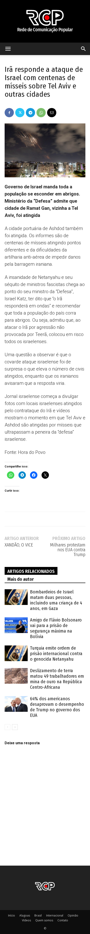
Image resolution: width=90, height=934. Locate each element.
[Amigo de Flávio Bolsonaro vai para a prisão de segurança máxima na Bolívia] (16, 625)
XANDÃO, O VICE (19, 545)
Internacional (54, 915)
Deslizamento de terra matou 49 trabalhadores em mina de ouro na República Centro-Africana (57, 679)
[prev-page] (7, 727)
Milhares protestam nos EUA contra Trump (67, 550)
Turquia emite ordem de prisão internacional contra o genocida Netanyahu (56, 653)
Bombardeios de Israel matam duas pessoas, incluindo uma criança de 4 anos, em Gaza (56, 600)
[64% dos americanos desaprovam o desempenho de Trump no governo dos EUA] (16, 704)
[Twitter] (19, 112)
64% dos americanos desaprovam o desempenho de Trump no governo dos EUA (57, 707)
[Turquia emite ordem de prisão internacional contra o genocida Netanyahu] (16, 653)
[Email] (51, 112)
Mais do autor (20, 579)
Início (11, 915)
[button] (7, 49)
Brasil (38, 915)
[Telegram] (30, 112)
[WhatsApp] (41, 112)
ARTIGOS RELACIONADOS (31, 571)
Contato (62, 920)
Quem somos (44, 920)
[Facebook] (9, 112)
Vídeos (26, 920)
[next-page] (15, 727)
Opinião (73, 915)
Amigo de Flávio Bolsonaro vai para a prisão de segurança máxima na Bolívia (56, 628)
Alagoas (24, 915)
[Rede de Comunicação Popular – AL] (45, 21)
